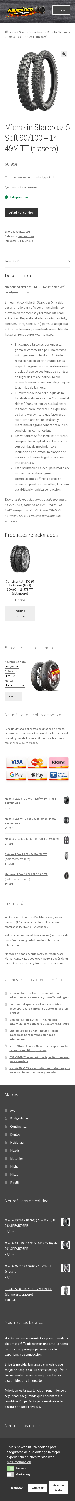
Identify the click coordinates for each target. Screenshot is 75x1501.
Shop (22, 32)
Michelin (27, 241)
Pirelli (14, 1182)
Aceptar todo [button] (58, 1488)
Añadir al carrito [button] (20, 613)
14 (19, 241)
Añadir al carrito (21, 212)
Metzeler (16, 1158)
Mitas (14, 1174)
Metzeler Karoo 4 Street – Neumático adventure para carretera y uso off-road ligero (39, 1022)
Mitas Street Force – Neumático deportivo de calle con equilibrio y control (38, 1048)
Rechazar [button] (16, 1487)
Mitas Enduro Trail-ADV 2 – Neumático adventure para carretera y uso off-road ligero (39, 995)
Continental (19, 1126)
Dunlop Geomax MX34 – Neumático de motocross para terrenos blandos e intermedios (33, 1035)
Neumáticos (36, 32)
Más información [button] (19, 1462)
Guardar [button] (37, 1487)
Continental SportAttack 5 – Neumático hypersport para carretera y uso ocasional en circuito (38, 1008)
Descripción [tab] (13, 261)
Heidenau (17, 1142)
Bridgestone (19, 1118)
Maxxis (15, 1150)
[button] (64, 54)
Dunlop (15, 1134)
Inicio (13, 32)
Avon (13, 1110)
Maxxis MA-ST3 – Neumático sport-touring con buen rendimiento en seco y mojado (39, 1070)
